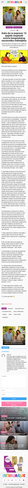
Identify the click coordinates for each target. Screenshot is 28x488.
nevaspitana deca (19, 308)
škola (10, 314)
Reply (8, 371)
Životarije (4, 443)
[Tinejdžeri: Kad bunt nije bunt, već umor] (14, 428)
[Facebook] (11, 322)
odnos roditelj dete (18, 311)
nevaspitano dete (6, 311)
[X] (14, 322)
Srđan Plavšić (8, 304)
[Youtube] (23, 480)
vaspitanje (5, 317)
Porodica (9, 27)
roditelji (4, 314)
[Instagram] (8, 480)
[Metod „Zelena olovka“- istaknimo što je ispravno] (14, 414)
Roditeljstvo (17, 27)
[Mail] (12, 480)
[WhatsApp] (21, 322)
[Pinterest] (18, 322)
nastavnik (10, 308)
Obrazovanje (4, 416)
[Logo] (14, 2)
